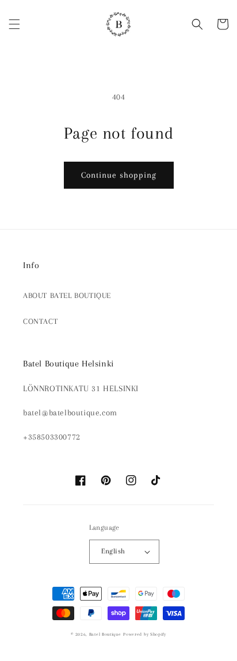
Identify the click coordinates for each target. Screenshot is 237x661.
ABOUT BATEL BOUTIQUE (67, 295)
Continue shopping (118, 174)
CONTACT (40, 321)
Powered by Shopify (144, 634)
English (113, 551)
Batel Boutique (105, 634)
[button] (14, 24)
